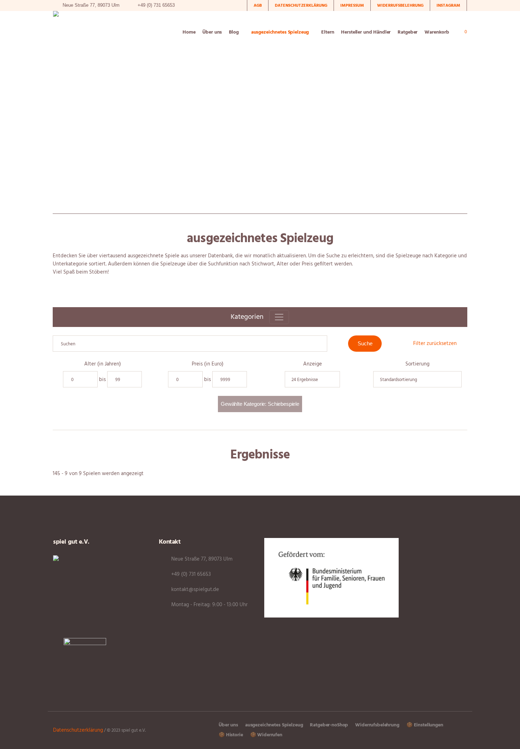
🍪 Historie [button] (231, 735)
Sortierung (417, 364)
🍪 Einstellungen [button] (424, 725)
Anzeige (312, 364)
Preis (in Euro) (208, 364)
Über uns (228, 725)
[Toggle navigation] (279, 317)
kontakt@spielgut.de (195, 589)
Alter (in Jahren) (102, 364)
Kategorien (247, 317)
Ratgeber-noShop (329, 725)
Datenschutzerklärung (78, 730)
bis (102, 380)
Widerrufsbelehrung (377, 725)
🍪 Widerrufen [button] (266, 735)
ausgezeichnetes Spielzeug (274, 725)
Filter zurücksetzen (435, 343)
